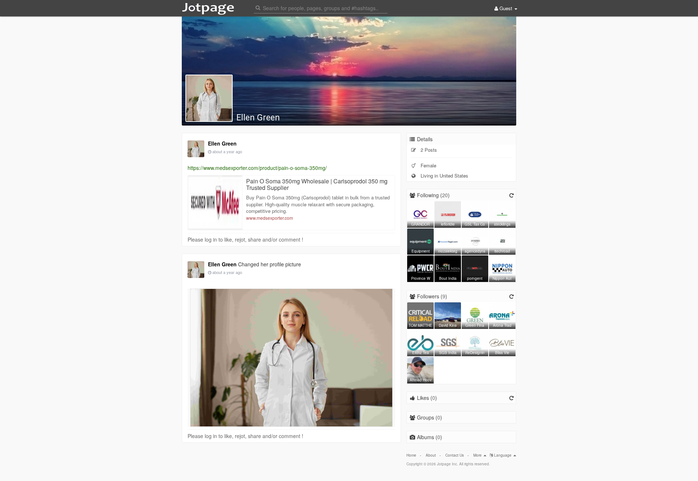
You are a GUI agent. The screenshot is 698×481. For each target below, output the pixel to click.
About (431, 455)
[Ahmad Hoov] (420, 369)
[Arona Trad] (502, 314)
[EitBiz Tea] (420, 342)
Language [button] (503, 455)
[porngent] (475, 267)
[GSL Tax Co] (475, 213)
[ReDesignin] (475, 342)
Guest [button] (506, 8)
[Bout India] (447, 267)
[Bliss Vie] (502, 342)
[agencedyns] (475, 241)
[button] (320, 7)
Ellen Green (258, 118)
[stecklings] (502, 213)
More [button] (478, 455)
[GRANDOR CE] (420, 213)
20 (445, 195)
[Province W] (420, 267)
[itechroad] (502, 241)
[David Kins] (447, 314)
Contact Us (454, 455)
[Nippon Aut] (502, 267)
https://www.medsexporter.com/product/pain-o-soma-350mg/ (257, 167)
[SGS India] (447, 342)
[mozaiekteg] (447, 241)
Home (411, 455)
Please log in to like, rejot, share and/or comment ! (245, 239)
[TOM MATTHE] (420, 314)
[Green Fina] (475, 314)
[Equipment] (420, 241)
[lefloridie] (447, 213)
